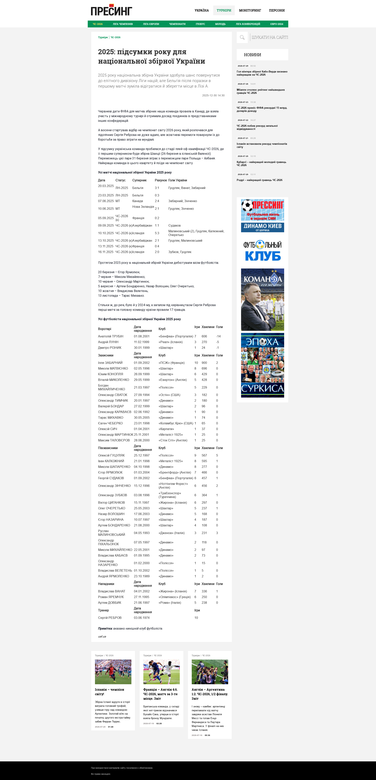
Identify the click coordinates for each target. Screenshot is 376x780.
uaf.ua (102, 636)
